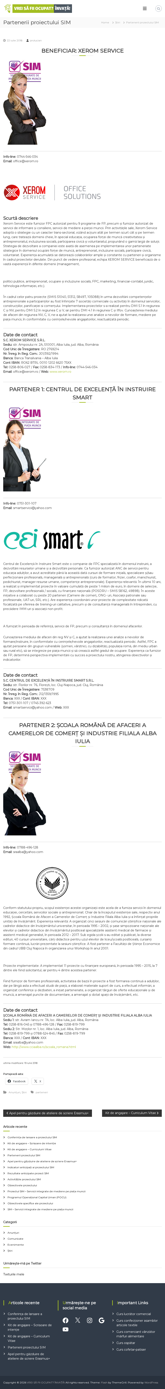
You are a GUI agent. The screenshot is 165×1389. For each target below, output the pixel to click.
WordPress (151, 1382)
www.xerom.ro (60, 372)
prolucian (36, 40)
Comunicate (15, 1238)
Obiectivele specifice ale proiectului (30, 1203)
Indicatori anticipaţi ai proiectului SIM (31, 1167)
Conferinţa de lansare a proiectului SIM (32, 1137)
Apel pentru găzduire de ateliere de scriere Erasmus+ (42, 1161)
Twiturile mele (13, 1274)
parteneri (42, 1092)
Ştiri (117, 22)
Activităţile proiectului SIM (24, 1179)
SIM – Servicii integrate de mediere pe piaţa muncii (40, 1209)
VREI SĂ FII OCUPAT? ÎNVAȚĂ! (46, 1382)
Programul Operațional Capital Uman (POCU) (37, 1197)
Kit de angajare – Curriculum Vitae (30, 1149)
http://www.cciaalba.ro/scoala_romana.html (44, 1047)
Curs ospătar (125, 1343)
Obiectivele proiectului (22, 1185)
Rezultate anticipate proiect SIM (28, 1173)
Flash (104, 1382)
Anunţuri (14, 1092)
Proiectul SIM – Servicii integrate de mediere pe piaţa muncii (47, 1191)
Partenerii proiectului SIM (24, 1155)
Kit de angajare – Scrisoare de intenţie (32, 1143)
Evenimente (16, 1244)
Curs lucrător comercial (133, 1314)
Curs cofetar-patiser (131, 1349)
